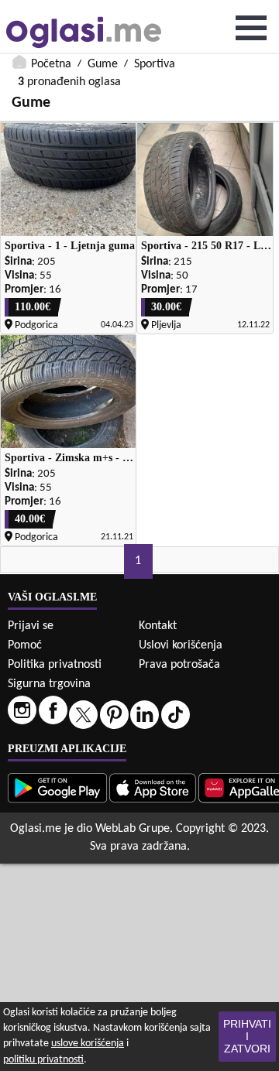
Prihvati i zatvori (247, 1036)
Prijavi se (30, 626)
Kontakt (158, 626)
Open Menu (251, 27)
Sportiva (154, 64)
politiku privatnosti (43, 1060)
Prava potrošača (179, 665)
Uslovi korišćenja (180, 645)
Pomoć (25, 645)
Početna (51, 64)
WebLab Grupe (132, 829)
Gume (103, 64)
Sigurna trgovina (49, 684)
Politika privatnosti (55, 665)
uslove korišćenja (87, 1043)
